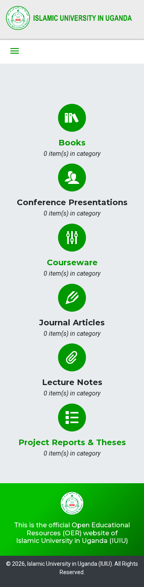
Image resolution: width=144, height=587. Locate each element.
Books (72, 142)
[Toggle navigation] (14, 51)
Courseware (72, 262)
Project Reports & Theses (72, 442)
